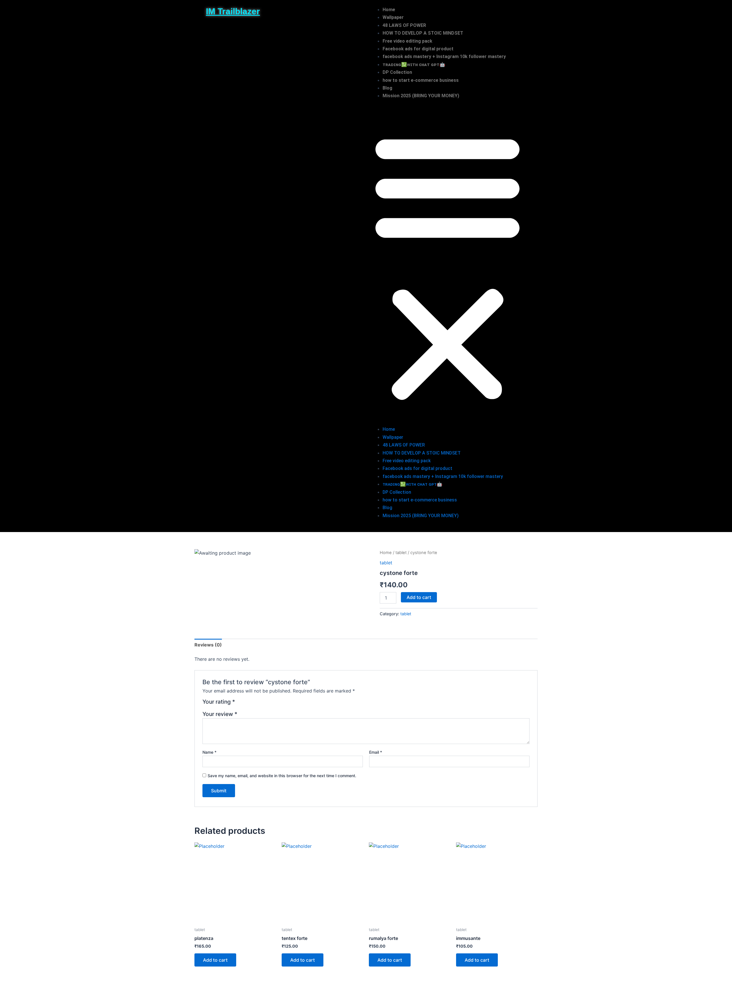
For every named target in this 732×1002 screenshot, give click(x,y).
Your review (219, 714)
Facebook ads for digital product (418, 48)
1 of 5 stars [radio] (240, 704)
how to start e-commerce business (421, 80)
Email (375, 752)
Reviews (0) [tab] (208, 645)
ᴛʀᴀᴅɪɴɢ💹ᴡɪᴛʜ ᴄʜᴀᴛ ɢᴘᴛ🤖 (414, 64)
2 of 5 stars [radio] (247, 704)
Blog (387, 88)
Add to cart (419, 597)
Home (389, 9)
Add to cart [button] (215, 960)
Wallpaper (393, 17)
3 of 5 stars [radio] (254, 704)
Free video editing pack (407, 41)
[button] (447, 266)
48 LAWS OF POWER (404, 25)
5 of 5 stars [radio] (268, 704)
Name (209, 752)
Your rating (218, 702)
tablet (401, 552)
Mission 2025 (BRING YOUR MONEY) (421, 95)
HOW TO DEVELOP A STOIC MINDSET (423, 33)
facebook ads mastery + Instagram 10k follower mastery (444, 56)
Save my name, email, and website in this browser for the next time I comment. (282, 775)
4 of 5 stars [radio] (261, 704)
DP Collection (397, 72)
